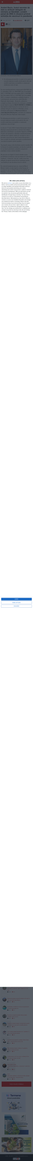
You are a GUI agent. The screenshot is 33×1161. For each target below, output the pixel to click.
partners (10, 183)
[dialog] (16, 580)
